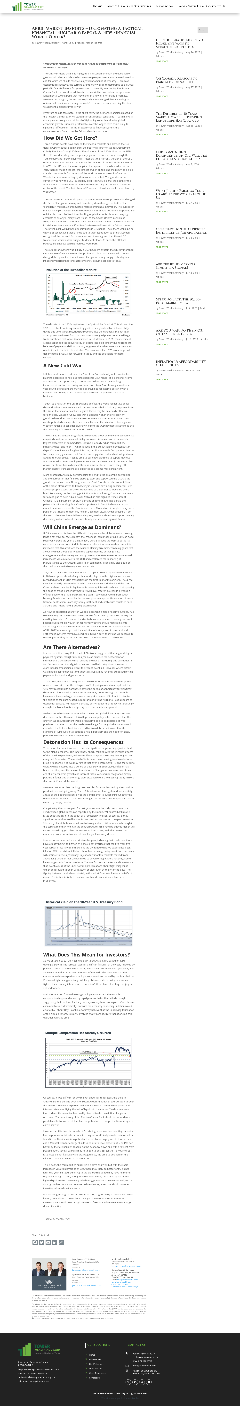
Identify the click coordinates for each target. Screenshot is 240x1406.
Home (97, 6)
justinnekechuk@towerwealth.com (127, 1266)
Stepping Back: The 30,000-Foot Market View (178, 301)
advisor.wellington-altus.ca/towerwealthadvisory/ (125, 1285)
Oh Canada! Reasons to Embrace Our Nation (177, 80)
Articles (80, 42)
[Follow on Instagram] (142, 1382)
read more (162, 61)
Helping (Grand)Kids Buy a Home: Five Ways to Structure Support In (180, 43)
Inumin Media (131, 1398)
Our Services (95, 1368)
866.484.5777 (151, 1357)
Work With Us (190, 6)
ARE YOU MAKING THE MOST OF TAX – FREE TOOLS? (180, 332)
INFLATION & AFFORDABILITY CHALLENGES (181, 363)
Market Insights (94, 42)
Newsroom (164, 6)
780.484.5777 (148, 1353)
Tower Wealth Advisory (47, 42)
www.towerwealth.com (122, 1282)
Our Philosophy (96, 1363)
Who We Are (95, 1359)
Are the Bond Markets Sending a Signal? (175, 266)
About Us (114, 6)
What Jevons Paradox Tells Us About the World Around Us (181, 194)
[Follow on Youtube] (149, 1382)
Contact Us (215, 6)
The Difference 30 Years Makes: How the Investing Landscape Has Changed (179, 117)
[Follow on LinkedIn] (135, 1382)
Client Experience (97, 1373)
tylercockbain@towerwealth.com (86, 1285)
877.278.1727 (145, 1361)
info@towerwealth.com (127, 1279)
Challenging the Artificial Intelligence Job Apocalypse (181, 231)
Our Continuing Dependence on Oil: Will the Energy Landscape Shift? (181, 155)
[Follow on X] (128, 1382)
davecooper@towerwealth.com (86, 1270)
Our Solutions (139, 6)
